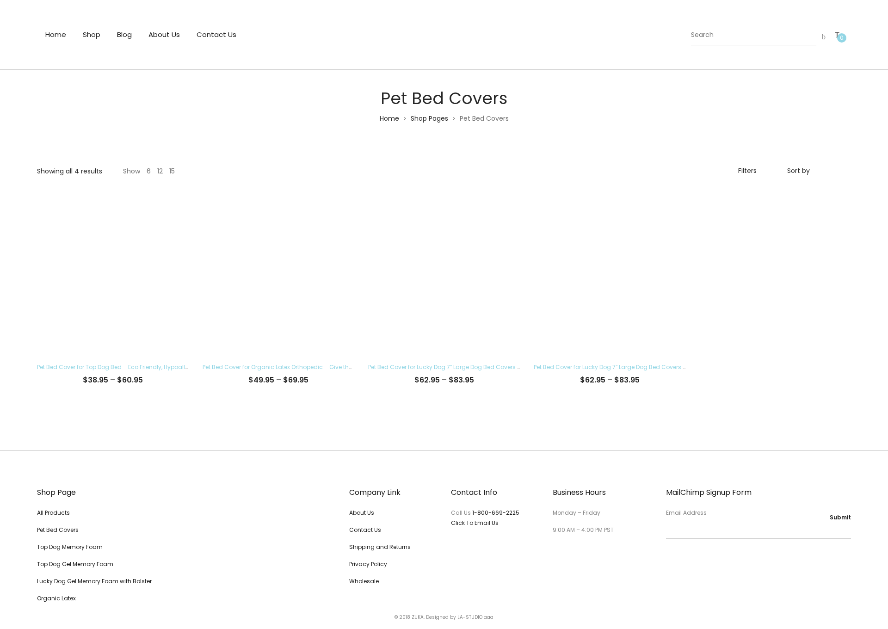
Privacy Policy (368, 564)
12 (160, 171)
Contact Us (216, 34)
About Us (164, 34)
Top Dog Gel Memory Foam (75, 564)
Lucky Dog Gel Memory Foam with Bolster (94, 581)
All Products (53, 513)
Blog (124, 34)
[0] (837, 34)
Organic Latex (56, 598)
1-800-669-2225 (495, 513)
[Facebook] (669, 557)
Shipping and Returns (380, 547)
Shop (91, 34)
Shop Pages (429, 118)
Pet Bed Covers (58, 530)
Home (55, 34)
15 (172, 171)
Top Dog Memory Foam (70, 547)
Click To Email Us (475, 523)
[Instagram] (685, 557)
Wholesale (364, 581)
